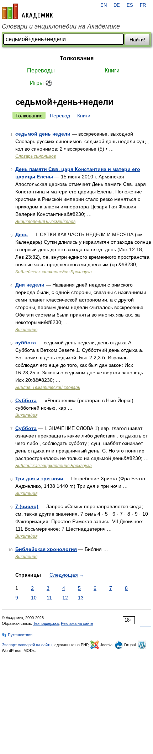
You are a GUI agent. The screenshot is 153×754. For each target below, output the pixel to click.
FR (143, 5)
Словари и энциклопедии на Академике (61, 26)
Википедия (26, 329)
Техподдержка (46, 623)
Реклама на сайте (77, 623)
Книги (112, 70)
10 (34, 598)
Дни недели (29, 285)
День (21, 234)
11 (49, 598)
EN (103, 5)
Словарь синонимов (35, 156)
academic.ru (27, 11)
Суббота (26, 400)
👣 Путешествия (17, 635)
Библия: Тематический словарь (47, 387)
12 (65, 598)
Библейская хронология (46, 549)
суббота (25, 342)
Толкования (77, 58)
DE (117, 5)
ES (130, 5)
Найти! (137, 39)
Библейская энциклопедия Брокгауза (53, 271)
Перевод (60, 115)
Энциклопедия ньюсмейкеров (45, 221)
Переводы (41, 70)
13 (81, 598)
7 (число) (26, 506)
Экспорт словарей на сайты (27, 645)
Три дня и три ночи (39, 478)
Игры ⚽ (41, 83)
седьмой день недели (42, 134)
